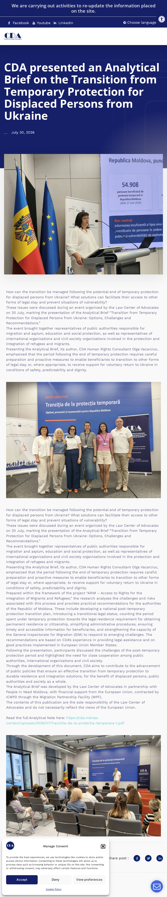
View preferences (89, 880)
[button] (161, 19)
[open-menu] (152, 34)
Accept (21, 880)
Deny (55, 880)
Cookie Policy (54, 889)
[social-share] (137, 858)
